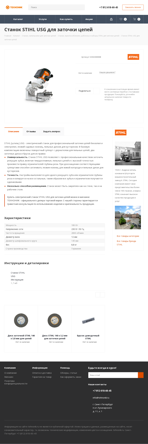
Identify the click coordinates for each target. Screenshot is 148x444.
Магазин (8, 376)
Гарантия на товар (42, 376)
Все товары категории (128, 236)
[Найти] (81, 7)
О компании (10, 372)
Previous (98, 294)
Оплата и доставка (42, 372)
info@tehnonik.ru (101, 397)
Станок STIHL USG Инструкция (18, 276)
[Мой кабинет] (111, 19)
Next (102, 294)
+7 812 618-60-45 (108, 7)
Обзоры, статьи (68, 372)
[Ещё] (101, 19)
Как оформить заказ (70, 376)
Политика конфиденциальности (15, 382)
